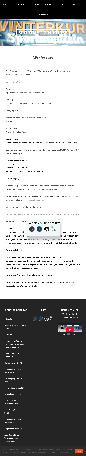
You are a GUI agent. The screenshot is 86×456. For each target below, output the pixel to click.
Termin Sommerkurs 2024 (14, 388)
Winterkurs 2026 (13, 82)
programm (35, 5)
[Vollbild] (79, 334)
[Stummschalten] (76, 334)
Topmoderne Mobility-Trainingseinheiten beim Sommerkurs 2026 (14, 344)
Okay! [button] (79, 451)
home (5, 5)
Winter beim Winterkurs (13, 394)
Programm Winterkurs (13, 429)
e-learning (8, 319)
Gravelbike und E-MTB (13, 363)
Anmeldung (50, 5)
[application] (70, 329)
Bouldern (8, 335)
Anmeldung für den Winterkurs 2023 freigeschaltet (12, 438)
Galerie (75, 5)
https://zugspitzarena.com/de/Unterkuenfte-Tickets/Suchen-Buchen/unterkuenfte (42, 214)
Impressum (43, 15)
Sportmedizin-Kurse (43, 32)
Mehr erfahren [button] (64, 452)
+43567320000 (72, 196)
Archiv (64, 5)
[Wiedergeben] (61, 334)
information (19, 5)
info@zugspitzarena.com (35, 200)
